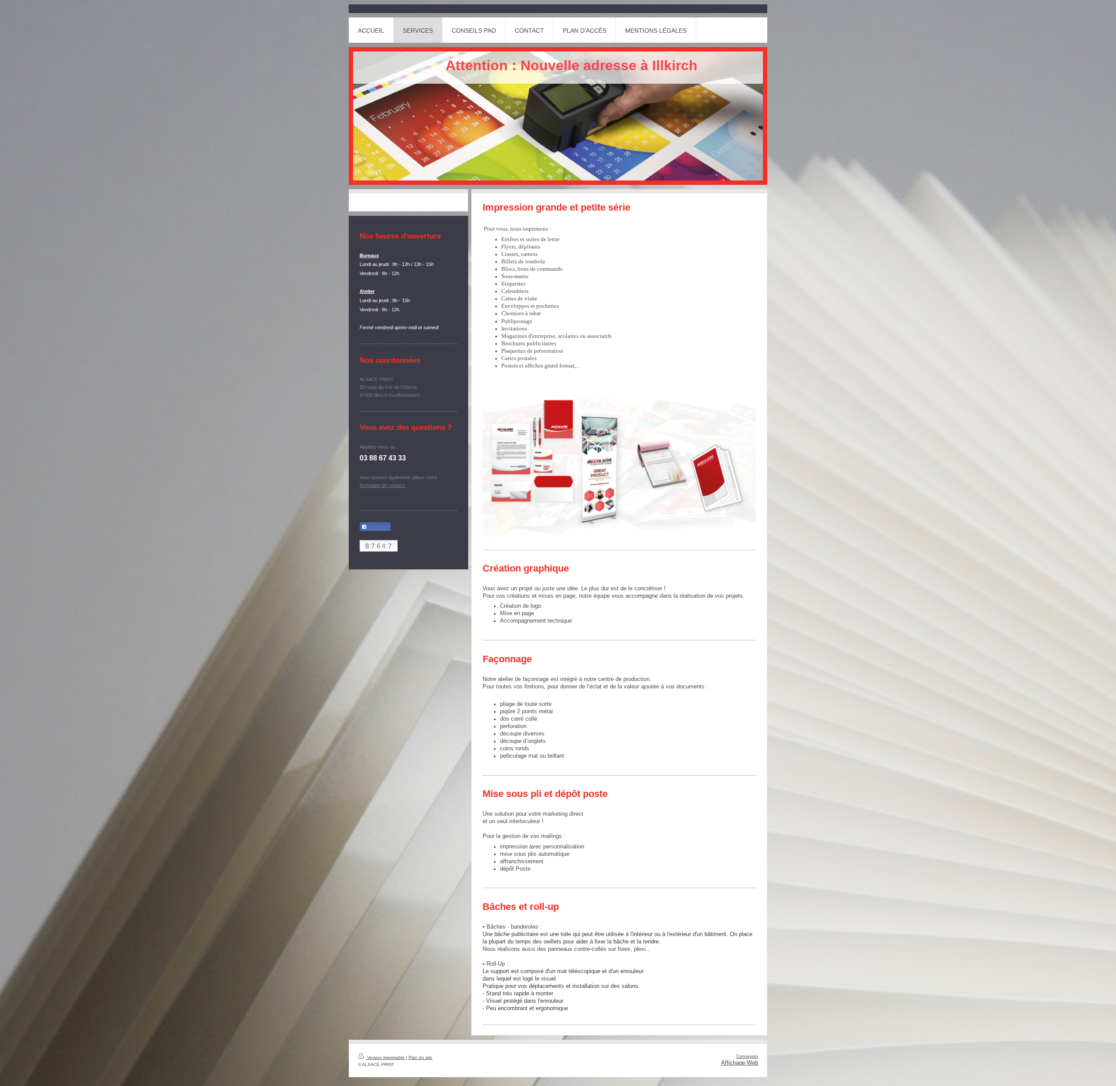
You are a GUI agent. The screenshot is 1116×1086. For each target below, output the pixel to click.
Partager (378, 527)
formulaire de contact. (382, 485)
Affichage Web (739, 1063)
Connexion (747, 1056)
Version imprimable (386, 1057)
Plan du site (420, 1057)
